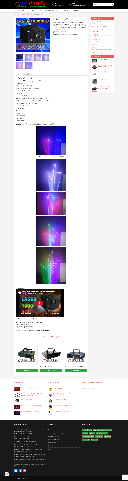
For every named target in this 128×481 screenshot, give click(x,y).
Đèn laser (29, 14)
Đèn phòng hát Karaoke (88, 436)
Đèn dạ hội (85, 433)
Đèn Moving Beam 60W (101, 433)
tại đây (41, 319)
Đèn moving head (96, 29)
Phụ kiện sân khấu (96, 52)
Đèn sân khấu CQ (90, 388)
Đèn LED (94, 44)
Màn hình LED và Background (99, 26)
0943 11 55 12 (65, 34)
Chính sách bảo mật (53, 442)
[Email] (24, 470)
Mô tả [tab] (19, 74)
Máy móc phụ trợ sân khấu (98, 47)
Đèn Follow (94, 36)
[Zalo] (20, 470)
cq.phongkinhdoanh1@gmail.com (26, 437)
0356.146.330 (23, 435)
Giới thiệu (50, 430)
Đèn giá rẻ (92, 433)
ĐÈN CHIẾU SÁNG (87, 430)
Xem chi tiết (26, 370)
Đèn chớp (94, 34)
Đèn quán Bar (99, 436)
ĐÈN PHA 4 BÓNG (26, 399)
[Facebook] (16, 470)
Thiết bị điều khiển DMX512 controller (101, 49)
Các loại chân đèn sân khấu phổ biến (31, 405)
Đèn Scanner (95, 39)
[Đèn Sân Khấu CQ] (29, 4)
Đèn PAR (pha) (95, 21)
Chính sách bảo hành (53, 439)
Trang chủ (20, 10)
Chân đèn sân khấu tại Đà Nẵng (30, 411)
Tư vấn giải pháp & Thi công (49, 10)
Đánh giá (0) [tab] (27, 74)
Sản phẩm (32, 10)
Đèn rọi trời (94, 42)
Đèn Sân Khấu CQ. (23, 478)
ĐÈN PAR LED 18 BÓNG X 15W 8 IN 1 (102, 430)
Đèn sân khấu (86, 439)
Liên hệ (76, 10)
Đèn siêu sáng (107, 436)
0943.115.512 (23, 433)
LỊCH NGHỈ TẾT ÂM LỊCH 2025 (30, 388)
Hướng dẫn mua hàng (53, 436)
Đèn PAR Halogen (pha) (98, 24)
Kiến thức (66, 10)
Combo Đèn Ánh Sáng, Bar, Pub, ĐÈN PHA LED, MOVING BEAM (33, 394)
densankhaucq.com (24, 438)
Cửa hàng (23, 14)
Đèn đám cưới (94, 439)
